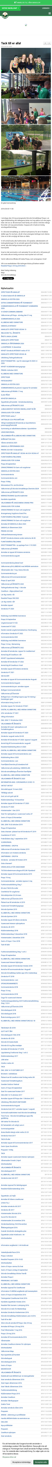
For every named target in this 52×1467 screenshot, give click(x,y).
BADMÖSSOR (6, 1369)
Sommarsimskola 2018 (9, 987)
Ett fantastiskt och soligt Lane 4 (12, 1125)
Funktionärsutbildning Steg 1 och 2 (13, 952)
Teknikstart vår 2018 (8, 1028)
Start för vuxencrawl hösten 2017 (13, 1091)
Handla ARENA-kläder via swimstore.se (15, 1418)
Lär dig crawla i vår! (8, 602)
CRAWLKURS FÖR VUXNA (10, 413)
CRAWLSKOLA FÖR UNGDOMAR (13, 867)
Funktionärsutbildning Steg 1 (11, 885)
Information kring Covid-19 (10, 702)
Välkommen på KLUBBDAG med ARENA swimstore (19, 566)
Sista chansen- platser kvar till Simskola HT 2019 (18, 832)
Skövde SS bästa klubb (9, 1042)
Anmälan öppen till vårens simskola (14, 920)
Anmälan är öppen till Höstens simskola (15, 552)
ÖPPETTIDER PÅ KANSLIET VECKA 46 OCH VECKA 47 (20, 453)
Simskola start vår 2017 (9, 1178)
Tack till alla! (5, 945)
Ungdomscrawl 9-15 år (9, 623)
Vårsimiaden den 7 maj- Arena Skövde (15, 570)
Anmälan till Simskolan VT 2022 (12, 662)
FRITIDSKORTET (6, 381)
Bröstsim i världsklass (9, 1074)
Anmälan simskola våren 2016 (12, 1408)
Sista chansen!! (6, 863)
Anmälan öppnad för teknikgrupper (14, 1185)
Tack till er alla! (11, 43)
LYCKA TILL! (5, 1203)
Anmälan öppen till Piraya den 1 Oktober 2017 (17, 1098)
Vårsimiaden (5, 1341)
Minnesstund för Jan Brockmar (12, 485)
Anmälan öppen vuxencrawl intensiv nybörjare (17, 1157)
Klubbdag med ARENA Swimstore (13, 616)
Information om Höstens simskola (13, 853)
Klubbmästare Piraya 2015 (10, 1394)
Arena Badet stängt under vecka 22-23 (15, 1132)
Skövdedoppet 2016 (8, 1362)
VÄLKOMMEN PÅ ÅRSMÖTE (11, 724)
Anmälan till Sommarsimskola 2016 (14, 1337)
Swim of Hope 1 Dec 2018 (10, 941)
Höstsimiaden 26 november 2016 (13, 1220)
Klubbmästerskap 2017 (9, 1056)
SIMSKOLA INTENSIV (8, 326)
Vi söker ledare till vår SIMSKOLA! (13, 296)
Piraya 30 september (8, 955)
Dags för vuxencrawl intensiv (11, 998)
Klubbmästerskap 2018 (9, 930)
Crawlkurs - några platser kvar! (12, 591)
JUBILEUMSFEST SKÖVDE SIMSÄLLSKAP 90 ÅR (18, 409)
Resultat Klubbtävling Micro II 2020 (13, 747)
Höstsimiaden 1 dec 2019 (10, 810)
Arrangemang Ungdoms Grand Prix (13, 513)
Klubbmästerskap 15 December (12, 800)
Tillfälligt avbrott (7, 793)
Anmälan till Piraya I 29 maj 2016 (12, 1326)
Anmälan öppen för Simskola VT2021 (14, 706)
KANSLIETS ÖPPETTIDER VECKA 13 (13, 329)
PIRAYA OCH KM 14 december (12, 450)
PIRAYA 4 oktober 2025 (9, 370)
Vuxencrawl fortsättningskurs (11, 1081)
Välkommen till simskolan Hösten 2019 (15, 849)
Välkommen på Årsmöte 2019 (12, 899)
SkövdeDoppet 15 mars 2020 (11, 789)
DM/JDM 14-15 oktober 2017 (11, 1095)
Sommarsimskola (7, 474)
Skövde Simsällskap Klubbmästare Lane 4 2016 (18, 1316)
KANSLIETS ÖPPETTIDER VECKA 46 (13, 354)
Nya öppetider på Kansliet (10, 1355)
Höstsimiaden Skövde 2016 (11, 1213)
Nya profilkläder (6, 1425)
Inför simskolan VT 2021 (10, 713)
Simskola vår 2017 (7, 1210)
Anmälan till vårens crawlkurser (12, 1199)
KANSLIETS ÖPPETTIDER (10, 340)
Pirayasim (4, 1411)
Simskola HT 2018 (7, 976)
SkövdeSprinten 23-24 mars (11, 895)
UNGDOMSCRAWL (8, 432)
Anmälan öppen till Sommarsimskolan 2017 (17, 1143)
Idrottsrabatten (6, 1164)
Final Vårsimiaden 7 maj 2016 (11, 1330)
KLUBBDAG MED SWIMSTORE (12, 322)
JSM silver (4, 1060)
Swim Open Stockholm (9, 1146)
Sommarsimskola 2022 (9, 637)
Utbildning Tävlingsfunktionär (11, 358)
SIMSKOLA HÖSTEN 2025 (10, 384)
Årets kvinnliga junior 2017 (10, 1017)
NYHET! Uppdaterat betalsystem (12, 658)
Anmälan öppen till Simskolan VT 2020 (15, 803)
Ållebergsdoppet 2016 (9, 1228)
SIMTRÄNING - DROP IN (9, 846)
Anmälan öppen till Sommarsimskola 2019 (16, 874)
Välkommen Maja (7, 1351)
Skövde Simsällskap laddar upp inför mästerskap (19, 973)
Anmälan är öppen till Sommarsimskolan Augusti (19, 679)
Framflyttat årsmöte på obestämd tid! (14, 764)
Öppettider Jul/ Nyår (8, 1196)
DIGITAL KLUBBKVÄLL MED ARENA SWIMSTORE (18, 710)
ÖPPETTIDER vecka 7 (8, 416)
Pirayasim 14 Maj (7, 1150)
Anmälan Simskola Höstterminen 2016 (15, 1312)
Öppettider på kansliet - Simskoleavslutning (17, 402)
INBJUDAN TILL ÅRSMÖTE (10, 333)
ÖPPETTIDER (5, 377)
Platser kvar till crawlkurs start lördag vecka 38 (17, 1077)
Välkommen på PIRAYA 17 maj (12, 391)
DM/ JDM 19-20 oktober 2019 (11, 824)
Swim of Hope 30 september (11, 1088)
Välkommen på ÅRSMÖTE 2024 (12, 492)
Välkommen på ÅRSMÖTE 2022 (12, 648)
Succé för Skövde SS (8, 1217)
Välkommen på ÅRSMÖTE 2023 (12, 584)
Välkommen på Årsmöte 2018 (12, 1007)
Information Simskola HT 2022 (12, 633)
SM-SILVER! (5, 676)
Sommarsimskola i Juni (9, 761)
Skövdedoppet (6, 1358)
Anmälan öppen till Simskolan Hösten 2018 (16, 966)
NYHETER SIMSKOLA (8, 398)
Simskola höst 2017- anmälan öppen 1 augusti (18, 1109)
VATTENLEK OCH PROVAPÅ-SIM (12, 420)
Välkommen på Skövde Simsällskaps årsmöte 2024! (20, 489)
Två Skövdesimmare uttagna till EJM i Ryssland (18, 870)
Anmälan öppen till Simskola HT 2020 (14, 733)
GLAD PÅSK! (5, 395)
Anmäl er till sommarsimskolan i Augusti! (16, 969)
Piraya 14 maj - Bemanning (10, 644)
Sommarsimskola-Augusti (10, 683)
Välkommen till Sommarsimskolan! (13, 577)
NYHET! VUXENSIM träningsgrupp (13, 367)
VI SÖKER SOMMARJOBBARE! (12, 312)
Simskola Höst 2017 (8, 1136)
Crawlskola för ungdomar (10, 892)
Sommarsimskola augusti (10, 556)
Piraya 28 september (8, 464)
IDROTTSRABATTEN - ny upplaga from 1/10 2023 (18, 545)
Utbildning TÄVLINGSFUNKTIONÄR (13, 1102)
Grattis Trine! (5, 1404)
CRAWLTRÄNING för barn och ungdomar (15, 467)
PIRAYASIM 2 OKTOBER (9, 1281)
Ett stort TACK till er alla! (9, 888)
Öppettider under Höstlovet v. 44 (12, 1235)
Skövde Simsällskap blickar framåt (13, 1273)
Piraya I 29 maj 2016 (8, 1334)
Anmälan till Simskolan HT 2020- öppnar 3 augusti (19, 740)
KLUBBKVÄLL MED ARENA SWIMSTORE (15, 775)
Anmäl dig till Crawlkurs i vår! (11, 655)
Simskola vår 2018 (7, 1038)
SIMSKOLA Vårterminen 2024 (11, 527)
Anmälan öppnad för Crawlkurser (13, 1288)
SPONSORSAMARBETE (9, 983)
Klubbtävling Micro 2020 (10, 757)
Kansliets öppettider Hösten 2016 (13, 1302)
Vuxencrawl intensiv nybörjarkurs (13, 923)
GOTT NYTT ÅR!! (6, 1031)
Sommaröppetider (7, 1129)
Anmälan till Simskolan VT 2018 (12, 1049)
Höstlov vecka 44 (7, 1063)
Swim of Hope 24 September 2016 (13, 1295)
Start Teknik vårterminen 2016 (11, 1387)
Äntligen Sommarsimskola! (11, 690)
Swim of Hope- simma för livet (12, 1266)
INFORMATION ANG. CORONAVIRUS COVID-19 (17, 782)
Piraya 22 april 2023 (8, 580)
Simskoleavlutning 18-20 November (14, 1224)
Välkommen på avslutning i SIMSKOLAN (15, 768)
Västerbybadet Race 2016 (10, 1252)
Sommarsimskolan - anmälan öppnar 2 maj (16, 881)
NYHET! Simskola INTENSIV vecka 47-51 (15, 351)
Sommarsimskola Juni (9, 478)
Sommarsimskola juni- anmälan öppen (15, 686)
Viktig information (7, 717)
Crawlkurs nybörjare (8, 1432)
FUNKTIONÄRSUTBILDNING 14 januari (14, 517)
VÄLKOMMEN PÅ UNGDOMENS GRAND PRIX (17, 503)
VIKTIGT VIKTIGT (7, 786)
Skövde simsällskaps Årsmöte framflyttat (16, 771)
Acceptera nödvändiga (21, 1462)
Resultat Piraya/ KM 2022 (10, 598)
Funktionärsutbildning (9, 1390)
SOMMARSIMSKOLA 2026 (10, 319)
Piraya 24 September (8, 619)
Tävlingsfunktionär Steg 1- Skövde (13, 588)
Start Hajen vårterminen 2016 (11, 1383)
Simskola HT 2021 (7, 672)
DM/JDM (4, 1422)
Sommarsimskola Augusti (10, 1105)
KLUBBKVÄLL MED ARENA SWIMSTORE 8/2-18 (18, 1021)
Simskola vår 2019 (7, 927)
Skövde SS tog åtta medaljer (11, 1045)
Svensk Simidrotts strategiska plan (13, 1231)
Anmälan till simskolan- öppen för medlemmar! (18, 651)
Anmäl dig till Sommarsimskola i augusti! (16, 743)
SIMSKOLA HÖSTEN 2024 (10, 471)
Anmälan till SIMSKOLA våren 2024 (13, 524)
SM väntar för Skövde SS (10, 1122)
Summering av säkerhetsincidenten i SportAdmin (18, 429)
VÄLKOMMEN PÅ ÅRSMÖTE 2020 (13, 779)
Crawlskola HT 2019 (8, 835)
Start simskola (6, 1436)
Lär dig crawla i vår (8, 595)
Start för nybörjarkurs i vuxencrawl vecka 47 (16, 814)
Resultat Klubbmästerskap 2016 (12, 1189)
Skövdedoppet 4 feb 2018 (10, 1035)
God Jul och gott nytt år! (9, 796)
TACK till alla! (5, 1139)
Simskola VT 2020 (7, 807)
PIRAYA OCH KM (7, 531)
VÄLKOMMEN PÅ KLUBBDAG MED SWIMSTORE (18, 436)
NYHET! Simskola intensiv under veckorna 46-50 (18, 538)
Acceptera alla (41, 1462)
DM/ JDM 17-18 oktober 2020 (11, 720)
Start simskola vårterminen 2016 (12, 1379)
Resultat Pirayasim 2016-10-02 (12, 1259)
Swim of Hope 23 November (11, 817)
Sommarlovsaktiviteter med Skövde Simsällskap (18, 1113)
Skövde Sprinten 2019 (9, 909)
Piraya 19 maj (5, 877)
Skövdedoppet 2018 (8, 1010)
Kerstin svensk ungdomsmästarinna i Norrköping (19, 630)
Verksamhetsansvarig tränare (11, 535)
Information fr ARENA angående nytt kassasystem (19, 1291)
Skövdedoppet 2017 (8, 1171)
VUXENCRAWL (6, 842)
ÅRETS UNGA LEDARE (9, 336)
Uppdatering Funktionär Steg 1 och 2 (14, 1052)
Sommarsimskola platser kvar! (12, 563)
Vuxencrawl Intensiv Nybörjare (12, 962)
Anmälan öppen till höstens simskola (14, 669)
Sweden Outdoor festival (10, 1084)
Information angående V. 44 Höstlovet (14, 1245)
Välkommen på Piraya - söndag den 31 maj (16, 315)
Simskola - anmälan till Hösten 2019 (14, 860)
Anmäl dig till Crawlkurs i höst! (12, 665)
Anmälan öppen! (7, 605)
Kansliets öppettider (8, 499)
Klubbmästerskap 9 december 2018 (14, 934)
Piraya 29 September (8, 828)
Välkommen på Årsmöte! (10, 694)
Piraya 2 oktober (7, 1256)
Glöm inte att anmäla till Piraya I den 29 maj (16, 1323)
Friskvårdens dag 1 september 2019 (14, 839)
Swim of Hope (6, 1365)
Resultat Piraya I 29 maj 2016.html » (13, 266)
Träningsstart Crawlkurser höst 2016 (14, 1298)
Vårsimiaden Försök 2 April (11, 1160)
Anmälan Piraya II (7, 1277)
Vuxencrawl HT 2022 (8, 626)
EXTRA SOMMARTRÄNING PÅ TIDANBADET (16, 303)
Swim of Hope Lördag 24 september (14, 1270)
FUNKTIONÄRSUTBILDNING (11, 457)
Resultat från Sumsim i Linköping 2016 (15, 1305)
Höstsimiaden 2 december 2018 (12, 938)
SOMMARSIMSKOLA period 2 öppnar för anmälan (19, 388)
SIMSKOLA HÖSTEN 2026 (10, 299)
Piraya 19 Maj (5, 482)
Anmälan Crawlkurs (8, 1397)
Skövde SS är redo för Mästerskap (13, 1309)
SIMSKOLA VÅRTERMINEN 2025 (12, 446)
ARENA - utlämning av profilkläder (13, 1415)
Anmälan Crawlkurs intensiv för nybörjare (16, 1344)
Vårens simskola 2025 (9, 443)
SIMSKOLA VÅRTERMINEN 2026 (12, 343)
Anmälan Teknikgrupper (9, 1401)
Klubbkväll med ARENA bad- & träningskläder (17, 1376)
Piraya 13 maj (5, 991)
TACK (3, 1067)
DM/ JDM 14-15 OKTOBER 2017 (12, 1070)
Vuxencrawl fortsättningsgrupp (12, 906)
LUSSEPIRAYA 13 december (11, 347)
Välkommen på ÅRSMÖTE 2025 (12, 405)
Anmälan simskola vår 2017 (11, 1206)
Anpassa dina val (9, 1457)
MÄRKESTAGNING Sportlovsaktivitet (14, 496)
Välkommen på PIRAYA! (9, 549)
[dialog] (26, 1453)
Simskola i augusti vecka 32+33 (12, 736)
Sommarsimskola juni (9, 573)
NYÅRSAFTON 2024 (8, 439)
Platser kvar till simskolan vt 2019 (13, 902)
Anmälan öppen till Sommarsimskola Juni (16, 754)
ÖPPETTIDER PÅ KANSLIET (10, 292)
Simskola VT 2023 (7, 609)
